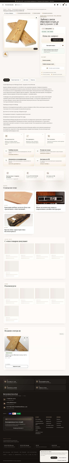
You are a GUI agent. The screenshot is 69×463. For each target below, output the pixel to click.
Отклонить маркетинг (62, 460)
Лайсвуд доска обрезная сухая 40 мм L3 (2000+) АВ (16, 355)
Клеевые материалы (38, 427)
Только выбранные (62, 457)
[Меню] (3, 5)
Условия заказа (60, 427)
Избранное (48, 421)
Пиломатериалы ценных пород (18, 9)
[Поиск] (55, 5)
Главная (5, 9)
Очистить (62, 333)
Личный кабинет (49, 427)
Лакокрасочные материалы (39, 433)
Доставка (48, 419)
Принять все (53, 457)
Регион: (8, 13)
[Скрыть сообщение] (66, 1)
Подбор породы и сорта (48, 64)
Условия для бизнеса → (18, 428)
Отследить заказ (50, 425)
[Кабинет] (66, 5)
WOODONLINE (9, 5)
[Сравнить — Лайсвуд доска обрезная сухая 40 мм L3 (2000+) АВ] (25, 340)
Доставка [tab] (26, 80)
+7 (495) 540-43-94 (10, 398)
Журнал (58, 419)
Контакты (59, 423)
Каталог (9, 9)
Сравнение (48, 423)
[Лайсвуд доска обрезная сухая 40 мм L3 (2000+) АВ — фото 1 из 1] (5, 54)
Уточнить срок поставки (53, 68)
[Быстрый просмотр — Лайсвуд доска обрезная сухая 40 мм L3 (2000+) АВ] (25, 338)
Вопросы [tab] (33, 80)
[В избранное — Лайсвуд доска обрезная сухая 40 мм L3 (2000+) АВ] (63, 45)
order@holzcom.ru (11, 402)
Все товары (38, 419)
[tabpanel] (34, 114)
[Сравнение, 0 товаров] (60, 5)
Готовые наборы (39, 421)
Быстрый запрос (51, 45)
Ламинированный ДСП (39, 424)
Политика (59, 425)
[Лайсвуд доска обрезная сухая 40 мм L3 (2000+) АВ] (17, 343)
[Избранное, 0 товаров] (57, 5)
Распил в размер (46, 60)
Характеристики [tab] (16, 80)
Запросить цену (57, 40)
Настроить (43, 455)
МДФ (37, 430)
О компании (59, 421)
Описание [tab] (6, 80)
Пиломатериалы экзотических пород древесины (36, 9)
